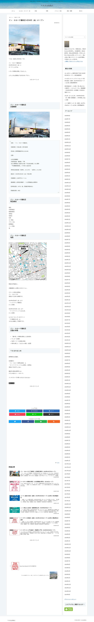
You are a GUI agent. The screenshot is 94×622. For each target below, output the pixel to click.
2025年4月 (67, 169)
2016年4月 (67, 531)
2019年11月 (68, 387)
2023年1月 (67, 259)
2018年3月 (67, 454)
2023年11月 (68, 226)
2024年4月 (67, 209)
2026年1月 (67, 139)
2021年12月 (68, 303)
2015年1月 (67, 581)
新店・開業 (12, 383)
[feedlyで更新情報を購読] (41, 421)
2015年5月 (67, 567)
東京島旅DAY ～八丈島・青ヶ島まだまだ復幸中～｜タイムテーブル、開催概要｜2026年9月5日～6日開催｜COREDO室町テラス (75, 89)
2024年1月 (67, 219)
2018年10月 (68, 430)
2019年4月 (67, 410)
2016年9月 (67, 514)
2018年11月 (68, 427)
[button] (84, 37)
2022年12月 (68, 263)
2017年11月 (68, 467)
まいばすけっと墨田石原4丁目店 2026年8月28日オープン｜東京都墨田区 (75, 74)
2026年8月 (67, 115)
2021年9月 (67, 313)
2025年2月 (67, 176)
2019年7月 (67, 400)
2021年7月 (67, 320)
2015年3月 (67, 574)
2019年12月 (68, 383)
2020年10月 (68, 350)
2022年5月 (67, 286)
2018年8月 (67, 437)
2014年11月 (68, 587)
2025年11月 (68, 145)
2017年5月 (67, 487)
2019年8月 (67, 397)
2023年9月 (67, 232)
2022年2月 (67, 296)
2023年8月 (67, 236)
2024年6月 (67, 202)
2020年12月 (68, 343)
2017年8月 (67, 477)
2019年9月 (67, 393)
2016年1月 (67, 541)
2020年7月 (67, 360)
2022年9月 (67, 273)
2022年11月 (68, 266)
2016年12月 (68, 504)
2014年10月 (68, 591)
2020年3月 (67, 373)
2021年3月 (67, 333)
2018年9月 (67, 433)
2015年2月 (67, 577)
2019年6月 (67, 403)
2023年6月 (67, 243)
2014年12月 (68, 584)
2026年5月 (67, 125)
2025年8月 (67, 155)
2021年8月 (67, 316)
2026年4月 (67, 129)
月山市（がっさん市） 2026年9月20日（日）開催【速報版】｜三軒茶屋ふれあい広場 (75, 97)
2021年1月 (67, 340)
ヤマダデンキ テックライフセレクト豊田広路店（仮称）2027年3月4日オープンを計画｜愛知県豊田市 (75, 80)
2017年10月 (68, 470)
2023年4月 (67, 249)
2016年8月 (67, 517)
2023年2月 (67, 256)
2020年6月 (67, 363)
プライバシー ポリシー (70, 599)
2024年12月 (68, 182)
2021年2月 (67, 336)
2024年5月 (67, 206)
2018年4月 (67, 450)
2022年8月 (67, 276)
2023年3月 (67, 253)
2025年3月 (67, 172)
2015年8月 (67, 557)
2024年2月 (67, 216)
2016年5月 (67, 527)
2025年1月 (67, 179)
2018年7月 (67, 440)
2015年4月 (67, 571)
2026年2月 (67, 135)
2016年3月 (67, 534)
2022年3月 (67, 293)
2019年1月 (67, 420)
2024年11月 (68, 186)
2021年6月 (67, 323)
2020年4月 (67, 370)
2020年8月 (67, 356)
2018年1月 (67, 460)
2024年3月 (67, 212)
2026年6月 (67, 122)
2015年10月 (68, 551)
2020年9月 (67, 353)
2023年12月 (68, 222)
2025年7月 (67, 159)
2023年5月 (67, 246)
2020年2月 (67, 377)
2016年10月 (68, 510)
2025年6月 (67, 162)
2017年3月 (67, 494)
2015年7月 (67, 561)
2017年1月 (67, 500)
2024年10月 (68, 189)
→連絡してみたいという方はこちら (73, 61)
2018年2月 (67, 457)
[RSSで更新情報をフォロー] (54, 421)
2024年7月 (67, 199)
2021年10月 (68, 310)
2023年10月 (68, 229)
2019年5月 (67, 407)
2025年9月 (67, 152)
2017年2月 (67, 497)
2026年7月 (67, 119)
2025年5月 (67, 166)
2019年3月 (67, 413)
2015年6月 (67, 564)
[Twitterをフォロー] (15, 421)
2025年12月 (68, 142)
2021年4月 (67, 330)
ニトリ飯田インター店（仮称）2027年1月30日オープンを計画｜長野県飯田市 (75, 104)
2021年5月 (67, 326)
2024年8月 (67, 196)
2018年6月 (67, 443)
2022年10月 (68, 269)
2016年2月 (67, 537)
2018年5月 (67, 447)
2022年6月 (67, 283)
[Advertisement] (34, 89)
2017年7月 (67, 480)
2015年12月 (68, 544)
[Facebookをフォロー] (28, 421)
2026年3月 (67, 132)
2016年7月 (67, 521)
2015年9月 (67, 554)
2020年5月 (67, 366)
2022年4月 (67, 289)
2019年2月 (67, 417)
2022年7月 (67, 279)
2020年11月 (68, 346)
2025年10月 (68, 149)
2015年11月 (68, 547)
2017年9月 (67, 474)
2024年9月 (67, 192)
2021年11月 (68, 306)
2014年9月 (67, 594)
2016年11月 (68, 507)
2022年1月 (67, 299)
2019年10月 (68, 390)
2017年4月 (67, 490)
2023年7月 (67, 239)
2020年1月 (67, 380)
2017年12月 (68, 464)
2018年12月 (68, 423)
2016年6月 (67, 524)
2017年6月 (67, 484)
